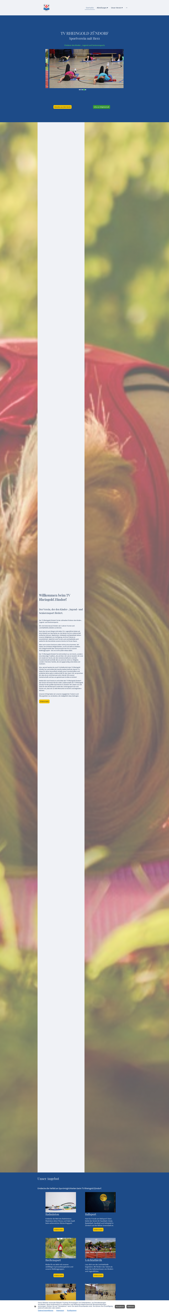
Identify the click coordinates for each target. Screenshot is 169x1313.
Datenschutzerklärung (45, 1310)
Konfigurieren (71, 1310)
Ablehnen (130, 1306)
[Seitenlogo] (46, 8)
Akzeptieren (120, 1306)
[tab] (79, 89)
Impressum (60, 1310)
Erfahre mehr (44, 701)
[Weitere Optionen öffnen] (127, 8)
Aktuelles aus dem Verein (62, 107)
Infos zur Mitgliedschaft (101, 107)
